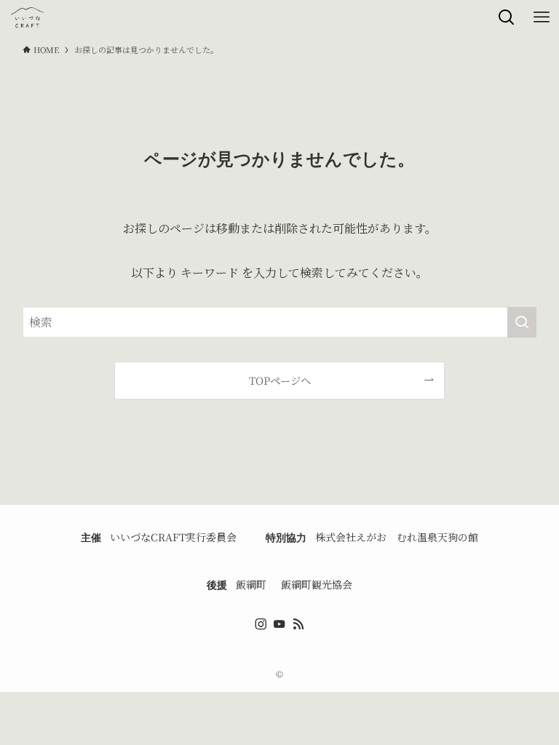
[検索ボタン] (506, 17)
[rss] (298, 624)
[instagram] (260, 624)
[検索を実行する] (521, 322)
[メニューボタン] (541, 17)
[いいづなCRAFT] (27, 17)
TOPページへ (280, 380)
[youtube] (279, 624)
